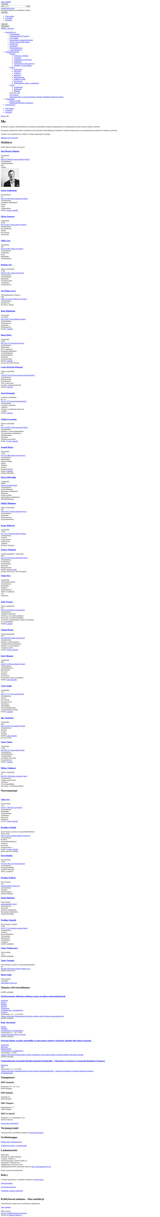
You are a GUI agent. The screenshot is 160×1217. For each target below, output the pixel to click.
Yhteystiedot (9, 16)
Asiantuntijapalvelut (12, 52)
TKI (2, 1067)
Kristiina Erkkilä (8, 827)
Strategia (4, 1006)
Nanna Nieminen (8, 549)
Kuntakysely (14, 44)
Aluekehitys (18, 69)
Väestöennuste (15, 34)
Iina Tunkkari (7, 718)
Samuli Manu (7, 447)
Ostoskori (8, 20)
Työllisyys (17, 73)
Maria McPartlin (8, 477)
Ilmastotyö (17, 75)
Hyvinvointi (18, 81)
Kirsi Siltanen (7, 656)
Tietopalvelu (5, 1008)
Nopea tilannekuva (16, 48)
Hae (4, 12)
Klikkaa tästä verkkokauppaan (11, 1142)
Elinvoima (17, 71)
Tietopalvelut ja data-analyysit (24, 63)
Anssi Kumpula (8, 393)
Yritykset (4, 1012)
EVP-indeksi (14, 38)
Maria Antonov (8, 216)
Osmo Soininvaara (9, 948)
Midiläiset (4, 138)
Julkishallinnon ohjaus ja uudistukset (26, 83)
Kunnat (3, 1002)
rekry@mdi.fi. (39, 1180)
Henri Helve (6, 335)
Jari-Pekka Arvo (8, 291)
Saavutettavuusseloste (8, 1187)
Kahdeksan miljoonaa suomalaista (22, 103)
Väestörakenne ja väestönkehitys (12, 1010)
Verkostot (4, 1029)
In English (8, 18)
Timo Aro (5, 799)
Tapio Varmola (7, 960)
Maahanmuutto (19, 77)
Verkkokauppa (10, 105)
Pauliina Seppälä (8, 920)
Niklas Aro (5, 241)
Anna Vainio (6, 742)
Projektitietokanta (7, 1073)
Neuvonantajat (13, 138)
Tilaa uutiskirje (6, 1207)
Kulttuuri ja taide (19, 79)
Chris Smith (6, 686)
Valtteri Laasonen (9, 419)
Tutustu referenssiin (32, 1016)
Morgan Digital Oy (15, 1215)
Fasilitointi (18, 62)
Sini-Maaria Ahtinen (10, 151)
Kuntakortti (13, 46)
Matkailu (4, 1004)
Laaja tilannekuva (16, 50)
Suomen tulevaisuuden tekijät (20, 42)
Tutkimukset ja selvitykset (23, 60)
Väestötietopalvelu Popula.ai (19, 36)
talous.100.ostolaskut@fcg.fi (41, 1167)
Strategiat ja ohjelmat (21, 56)
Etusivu (3, 116)
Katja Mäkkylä (8, 525)
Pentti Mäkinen (8, 898)
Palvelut (12, 54)
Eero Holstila (7, 855)
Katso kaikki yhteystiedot (9, 1123)
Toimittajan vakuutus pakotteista (12, 1191)
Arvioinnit (17, 58)
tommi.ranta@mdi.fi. (36, 1133)
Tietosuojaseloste (7, 1183)
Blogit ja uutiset (15, 101)
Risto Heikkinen (8, 311)
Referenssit (18, 89)
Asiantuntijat (18, 87)
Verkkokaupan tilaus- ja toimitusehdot (14, 1146)
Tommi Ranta (7, 630)
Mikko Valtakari (8, 768)
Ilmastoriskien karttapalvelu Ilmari (21, 40)
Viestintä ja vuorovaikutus (23, 65)
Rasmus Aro (6, 265)
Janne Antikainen (9, 190)
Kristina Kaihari (8, 878)
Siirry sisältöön (6, 2)
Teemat (12, 67)
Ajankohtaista (10, 99)
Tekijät (12, 85)
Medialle (17, 91)
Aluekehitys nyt (10, 32)
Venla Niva (6, 576)
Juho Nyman (7, 602)
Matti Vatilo (6, 975)
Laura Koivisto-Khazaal (12, 367)
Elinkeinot (4, 1000)
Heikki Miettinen (8, 503)
